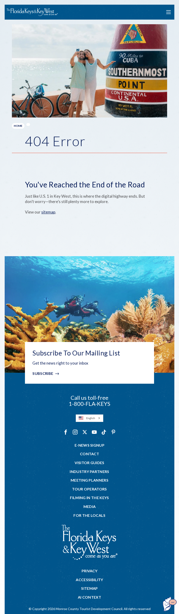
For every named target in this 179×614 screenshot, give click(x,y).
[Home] (32, 12)
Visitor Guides (89, 463)
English (90, 418)
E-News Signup (89, 445)
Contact (89, 454)
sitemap (48, 212)
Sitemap (89, 588)
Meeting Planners (89, 480)
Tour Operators (89, 489)
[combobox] (89, 418)
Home (18, 126)
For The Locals (89, 515)
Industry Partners (89, 471)
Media (89, 506)
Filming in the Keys (89, 498)
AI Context (89, 597)
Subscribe (42, 373)
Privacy (89, 571)
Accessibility (89, 580)
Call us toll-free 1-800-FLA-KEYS (89, 400)
